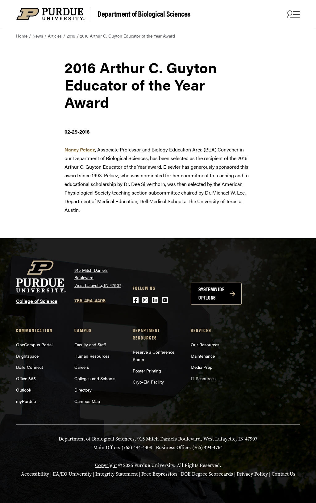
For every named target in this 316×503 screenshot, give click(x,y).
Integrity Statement (116, 474)
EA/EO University (72, 474)
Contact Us (283, 474)
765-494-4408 (90, 300)
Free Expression (159, 474)
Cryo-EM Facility (148, 382)
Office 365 (26, 378)
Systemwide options (211, 293)
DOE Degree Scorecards (207, 474)
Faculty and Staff (90, 344)
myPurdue (26, 401)
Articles (55, 36)
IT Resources (203, 378)
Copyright (106, 465)
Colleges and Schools (94, 378)
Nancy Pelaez (79, 149)
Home (21, 36)
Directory (83, 390)
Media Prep (201, 367)
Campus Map (87, 401)
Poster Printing (147, 371)
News (37, 36)
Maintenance (203, 356)
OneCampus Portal (34, 344)
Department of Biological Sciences (144, 13)
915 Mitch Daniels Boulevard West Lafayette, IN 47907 (97, 277)
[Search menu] (292, 14)
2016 (71, 36)
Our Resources (205, 344)
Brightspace (27, 356)
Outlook (23, 390)
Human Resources (92, 356)
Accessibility (35, 474)
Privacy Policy (252, 474)
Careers (81, 367)
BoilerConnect (29, 367)
